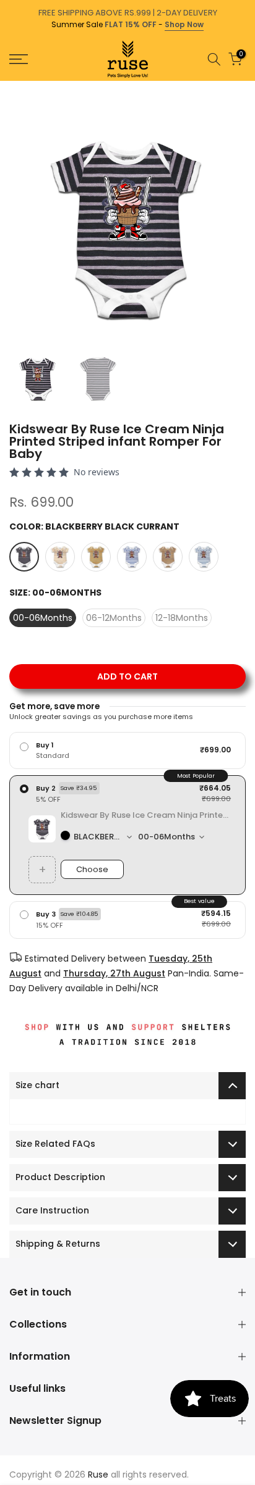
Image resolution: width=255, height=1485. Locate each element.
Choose (92, 869)
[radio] (127, 750)
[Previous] (8, 87)
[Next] (246, 87)
